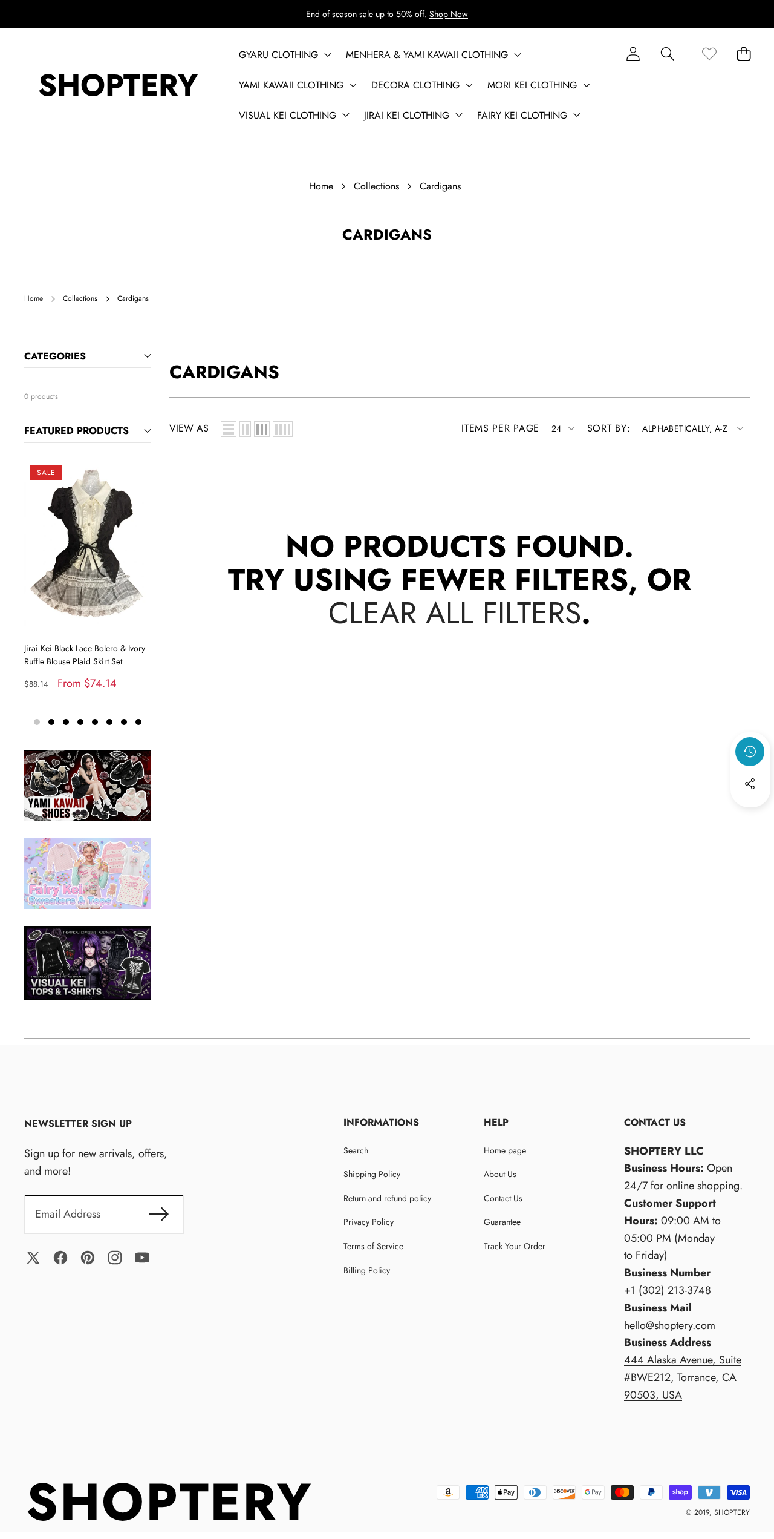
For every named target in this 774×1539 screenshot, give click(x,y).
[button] (667, 53)
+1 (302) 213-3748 (667, 1290)
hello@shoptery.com (669, 1325)
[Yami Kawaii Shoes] (87, 785)
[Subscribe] (159, 1214)
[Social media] (749, 783)
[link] (709, 53)
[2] (245, 429)
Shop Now (448, 14)
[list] (228, 429)
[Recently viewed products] (749, 751)
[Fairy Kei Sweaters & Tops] (87, 873)
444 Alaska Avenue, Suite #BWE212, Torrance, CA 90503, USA (682, 1377)
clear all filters (454, 613)
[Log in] (632, 53)
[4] (283, 429)
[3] (262, 429)
